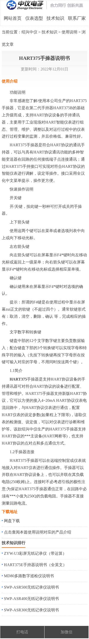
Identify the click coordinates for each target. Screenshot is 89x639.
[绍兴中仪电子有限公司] (44, 9)
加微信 (66, 632)
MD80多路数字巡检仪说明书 (29, 576)
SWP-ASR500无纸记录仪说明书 (31, 587)
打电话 (22, 632)
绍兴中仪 (29, 32)
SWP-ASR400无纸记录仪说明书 (31, 598)
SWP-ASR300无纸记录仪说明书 (31, 610)
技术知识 (55, 18)
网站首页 (13, 18)
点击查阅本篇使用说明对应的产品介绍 (37, 532)
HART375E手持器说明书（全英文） (35, 565)
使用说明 (69, 32)
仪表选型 (34, 18)
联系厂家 (77, 18)
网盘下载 (12, 521)
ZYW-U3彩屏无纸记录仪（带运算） (35, 553)
